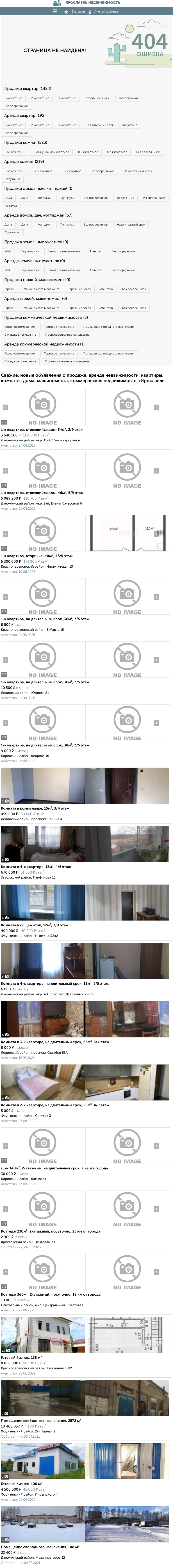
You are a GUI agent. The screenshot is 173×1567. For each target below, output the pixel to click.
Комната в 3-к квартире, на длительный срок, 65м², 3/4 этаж (55, 1042)
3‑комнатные (67, 98)
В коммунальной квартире (50, 152)
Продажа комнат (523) (25, 143)
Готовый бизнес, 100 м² (21, 1484)
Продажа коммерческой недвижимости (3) (46, 318)
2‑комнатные (40, 98)
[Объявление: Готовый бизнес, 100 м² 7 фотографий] (85, 1479)
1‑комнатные (13, 98)
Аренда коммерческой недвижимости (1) (44, 344)
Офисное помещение (20, 326)
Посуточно (129, 125)
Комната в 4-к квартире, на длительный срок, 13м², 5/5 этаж (55, 984)
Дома (8, 198)
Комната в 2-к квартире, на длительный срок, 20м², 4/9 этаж (55, 1105)
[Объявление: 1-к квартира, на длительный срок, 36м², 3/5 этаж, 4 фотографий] (43, 677)
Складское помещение (20, 334)
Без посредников (16, 106)
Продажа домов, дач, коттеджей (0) (38, 189)
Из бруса (11, 205)
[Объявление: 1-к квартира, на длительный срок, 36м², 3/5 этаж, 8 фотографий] (43, 614)
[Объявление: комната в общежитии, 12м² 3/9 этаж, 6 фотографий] (85, 921)
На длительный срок (99, 125)
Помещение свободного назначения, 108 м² (40, 1547)
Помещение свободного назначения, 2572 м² (41, 1421)
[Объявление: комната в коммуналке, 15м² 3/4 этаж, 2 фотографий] (85, 804)
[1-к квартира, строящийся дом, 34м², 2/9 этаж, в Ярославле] (43, 425)
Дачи (24, 198)
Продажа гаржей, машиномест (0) (37, 280)
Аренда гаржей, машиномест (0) (35, 299)
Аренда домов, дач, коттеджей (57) (38, 215)
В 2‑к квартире (88, 152)
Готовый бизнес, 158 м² (21, 1358)
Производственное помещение (67, 334)
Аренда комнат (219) (24, 162)
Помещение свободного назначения (108, 326)
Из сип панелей (154, 198)
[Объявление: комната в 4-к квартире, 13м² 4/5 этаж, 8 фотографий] (85, 862)
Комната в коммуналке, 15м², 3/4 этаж (35, 808)
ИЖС (8, 251)
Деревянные (125, 198)
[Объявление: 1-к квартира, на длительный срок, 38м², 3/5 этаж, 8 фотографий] (43, 741)
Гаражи (9, 289)
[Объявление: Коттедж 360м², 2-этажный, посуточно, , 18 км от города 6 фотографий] (43, 1290)
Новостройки (128, 98)
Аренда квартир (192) (25, 116)
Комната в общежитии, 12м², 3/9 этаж (35, 925)
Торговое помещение (59, 326)
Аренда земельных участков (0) (34, 261)
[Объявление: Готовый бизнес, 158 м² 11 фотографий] (85, 1353)
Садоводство (29, 251)
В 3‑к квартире (117, 152)
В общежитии (14, 152)
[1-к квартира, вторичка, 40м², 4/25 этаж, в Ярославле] (43, 551)
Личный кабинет (106, 11)
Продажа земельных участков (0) (36, 242)
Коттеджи (44, 198)
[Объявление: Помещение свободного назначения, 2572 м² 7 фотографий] (85, 1416)
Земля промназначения (64, 251)
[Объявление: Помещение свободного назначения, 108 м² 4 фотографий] (85, 1542)
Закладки (78, 11)
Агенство (96, 251)
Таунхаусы (67, 198)
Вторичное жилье (97, 98)
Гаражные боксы (79, 289)
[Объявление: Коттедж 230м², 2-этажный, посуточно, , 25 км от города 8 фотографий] (43, 1227)
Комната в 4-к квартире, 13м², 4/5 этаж (36, 867)
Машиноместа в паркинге (41, 289)
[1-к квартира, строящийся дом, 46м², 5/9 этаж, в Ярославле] (43, 488)
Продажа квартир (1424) (27, 89)
